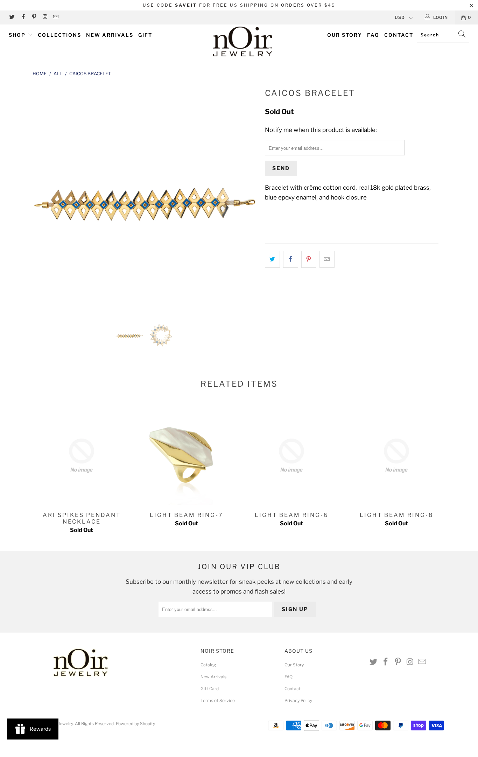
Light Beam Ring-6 (291, 456)
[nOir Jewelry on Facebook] (23, 17)
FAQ (373, 35)
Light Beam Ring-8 (396, 456)
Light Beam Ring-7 (187, 456)
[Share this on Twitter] (272, 259)
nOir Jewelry (61, 723)
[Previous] (44, 198)
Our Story (344, 35)
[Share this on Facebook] (290, 259)
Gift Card (210, 688)
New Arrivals (109, 35)
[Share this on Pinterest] (308, 259)
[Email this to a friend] (327, 259)
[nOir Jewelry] (242, 41)
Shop (18, 35)
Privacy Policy (298, 700)
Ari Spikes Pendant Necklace (82, 456)
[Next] (245, 198)
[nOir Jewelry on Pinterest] (34, 17)
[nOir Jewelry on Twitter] (12, 17)
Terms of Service (218, 700)
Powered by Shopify (135, 723)
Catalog (208, 664)
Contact (398, 35)
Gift (145, 35)
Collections (59, 35)
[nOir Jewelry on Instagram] (45, 17)
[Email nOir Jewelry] (55, 17)
